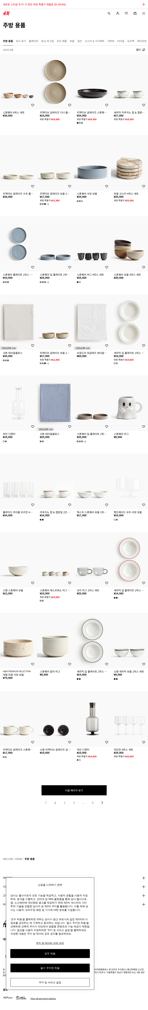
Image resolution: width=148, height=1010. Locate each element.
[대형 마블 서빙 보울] (18, 641)
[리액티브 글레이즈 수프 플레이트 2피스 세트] (18, 163)
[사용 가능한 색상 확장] (80, 123)
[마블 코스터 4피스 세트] (129, 163)
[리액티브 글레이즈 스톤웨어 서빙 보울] (92, 82)
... (83, 802)
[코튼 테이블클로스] (18, 322)
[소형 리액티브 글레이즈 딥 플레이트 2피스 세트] (55, 719)
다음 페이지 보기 (74, 790)
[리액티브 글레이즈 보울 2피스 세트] (55, 163)
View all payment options (43, 998)
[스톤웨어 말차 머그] (55, 641)
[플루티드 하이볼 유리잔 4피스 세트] (18, 481)
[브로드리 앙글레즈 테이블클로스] (92, 322)
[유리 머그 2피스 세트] (92, 560)
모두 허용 (50, 953)
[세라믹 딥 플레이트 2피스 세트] (129, 322)
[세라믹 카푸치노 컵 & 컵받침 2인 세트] (129, 82)
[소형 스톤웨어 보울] (18, 560)
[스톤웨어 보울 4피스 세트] (129, 244)
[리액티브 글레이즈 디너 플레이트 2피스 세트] (55, 82)
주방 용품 (30, 859)
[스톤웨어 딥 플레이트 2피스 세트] (55, 244)
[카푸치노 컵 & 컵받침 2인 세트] (55, 481)
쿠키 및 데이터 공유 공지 (50, 943)
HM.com (8, 859)
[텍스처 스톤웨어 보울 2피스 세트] (92, 481)
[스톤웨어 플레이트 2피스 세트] (18, 244)
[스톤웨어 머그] (129, 403)
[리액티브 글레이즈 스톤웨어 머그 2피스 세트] (18, 719)
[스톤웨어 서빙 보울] (92, 163)
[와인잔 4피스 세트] (129, 719)
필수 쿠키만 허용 (50, 968)
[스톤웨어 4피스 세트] (18, 82)
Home (18, 859)
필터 (138, 49)
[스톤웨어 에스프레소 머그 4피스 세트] (55, 560)
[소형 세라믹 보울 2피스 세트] (129, 641)
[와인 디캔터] (18, 403)
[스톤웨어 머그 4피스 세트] (92, 244)
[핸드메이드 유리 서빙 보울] (129, 481)
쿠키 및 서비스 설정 (50, 982)
